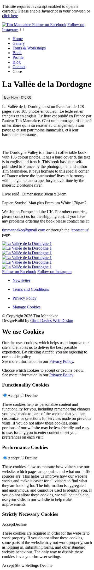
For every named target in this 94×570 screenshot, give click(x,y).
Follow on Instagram (54, 271)
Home (18, 38)
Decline (31, 395)
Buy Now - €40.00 (17, 97)
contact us (80, 230)
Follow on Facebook (49, 24)
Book (17, 52)
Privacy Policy (25, 298)
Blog (17, 62)
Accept (13, 395)
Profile (18, 57)
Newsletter (21, 280)
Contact (19, 67)
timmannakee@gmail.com (23, 230)
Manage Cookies (26, 307)
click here (10, 16)
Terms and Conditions (31, 289)
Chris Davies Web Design (51, 320)
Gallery (19, 43)
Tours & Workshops (29, 48)
